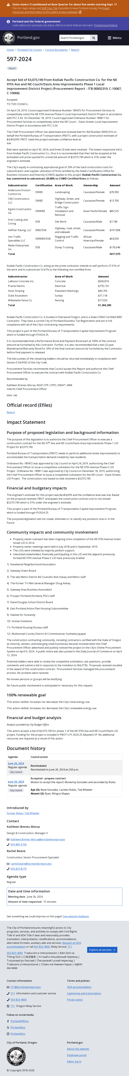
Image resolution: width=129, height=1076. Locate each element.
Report (75, 50)
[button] (114, 37)
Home (10, 50)
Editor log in (74, 1061)
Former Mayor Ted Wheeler (23, 813)
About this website (78, 1049)
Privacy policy (75, 999)
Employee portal (76, 1055)
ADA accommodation (79, 987)
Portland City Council (29, 50)
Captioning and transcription (84, 993)
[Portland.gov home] (21, 38)
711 (69, 946)
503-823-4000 (42, 946)
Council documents (56, 50)
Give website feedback (76, 916)
